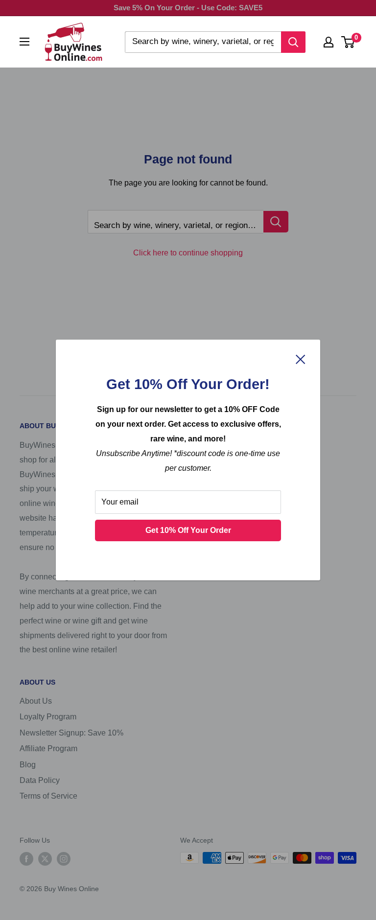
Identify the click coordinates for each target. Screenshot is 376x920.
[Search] (293, 42)
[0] (348, 42)
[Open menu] (24, 42)
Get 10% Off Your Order (188, 530)
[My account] (328, 42)
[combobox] (203, 42)
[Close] (301, 358)
